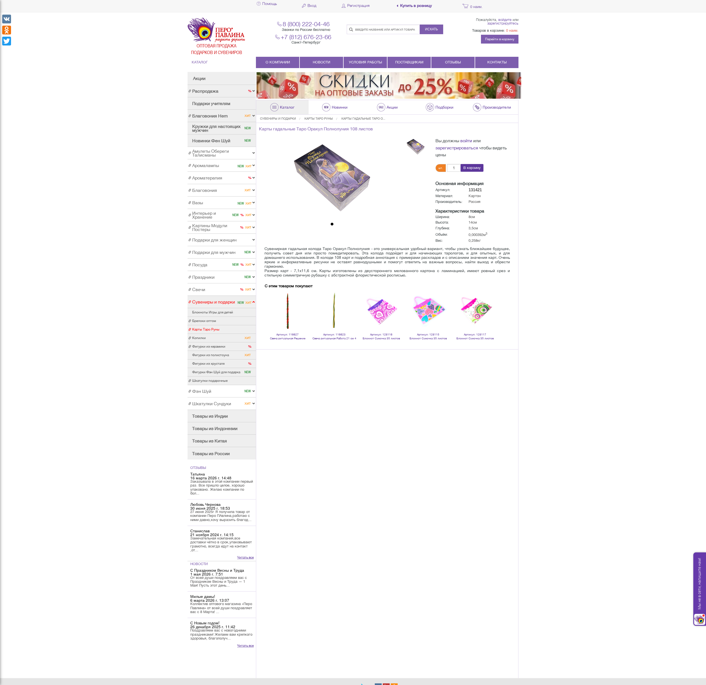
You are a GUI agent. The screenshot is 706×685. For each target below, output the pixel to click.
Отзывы (453, 62)
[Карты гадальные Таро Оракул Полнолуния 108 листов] (332, 178)
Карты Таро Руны (318, 118)
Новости (321, 62)
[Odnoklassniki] (6, 30)
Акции (199, 78)
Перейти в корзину (499, 39)
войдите (505, 19)
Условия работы (365, 62)
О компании (278, 62)
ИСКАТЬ (431, 29)
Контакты (497, 62)
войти (466, 140)
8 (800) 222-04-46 (306, 24)
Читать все (245, 557)
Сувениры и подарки (278, 118)
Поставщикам (409, 62)
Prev (272, 303)
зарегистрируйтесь (502, 23)
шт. (440, 168)
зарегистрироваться (456, 147)
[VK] (6, 19)
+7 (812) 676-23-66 (306, 37)
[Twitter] (6, 41)
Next (489, 303)
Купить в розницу (416, 6)
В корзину (472, 168)
